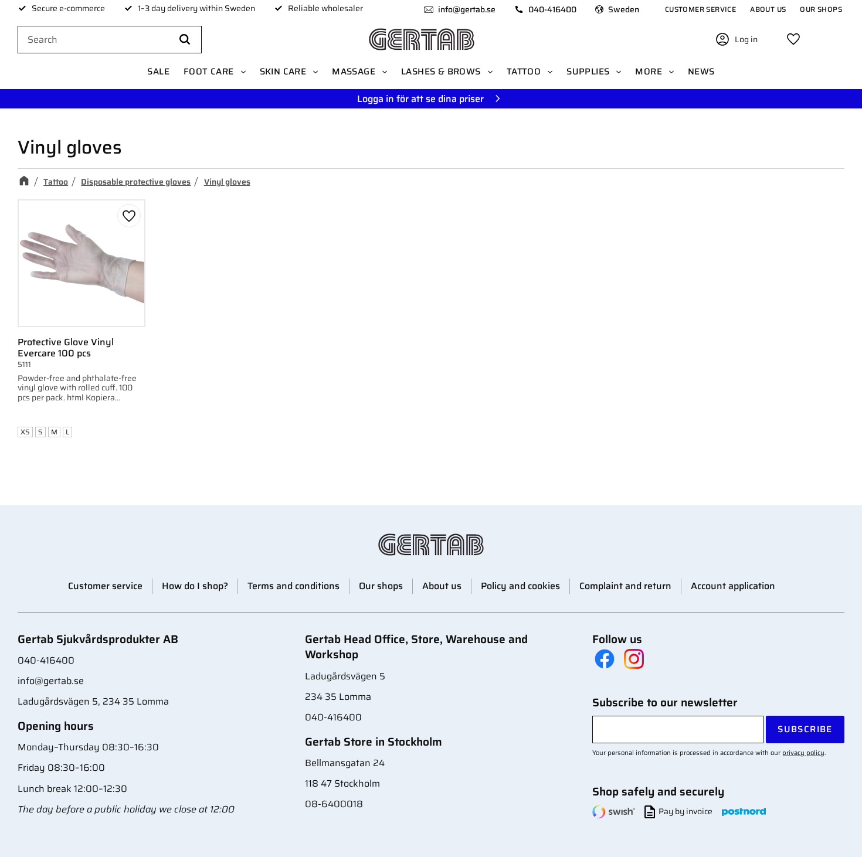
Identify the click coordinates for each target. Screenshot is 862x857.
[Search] (184, 39)
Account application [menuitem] (733, 586)
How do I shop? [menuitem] (195, 586)
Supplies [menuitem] (587, 71)
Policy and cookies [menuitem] (520, 586)
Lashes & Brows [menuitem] (441, 71)
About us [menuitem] (768, 9)
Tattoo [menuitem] (524, 71)
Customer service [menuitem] (700, 9)
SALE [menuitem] (158, 71)
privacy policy (803, 752)
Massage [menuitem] (353, 71)
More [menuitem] (648, 71)
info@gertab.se (467, 9)
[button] (793, 39)
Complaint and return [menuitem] (625, 586)
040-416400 (552, 9)
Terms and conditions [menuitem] (293, 586)
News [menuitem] (701, 71)
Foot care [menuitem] (209, 71)
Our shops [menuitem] (821, 9)
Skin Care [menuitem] (283, 71)
